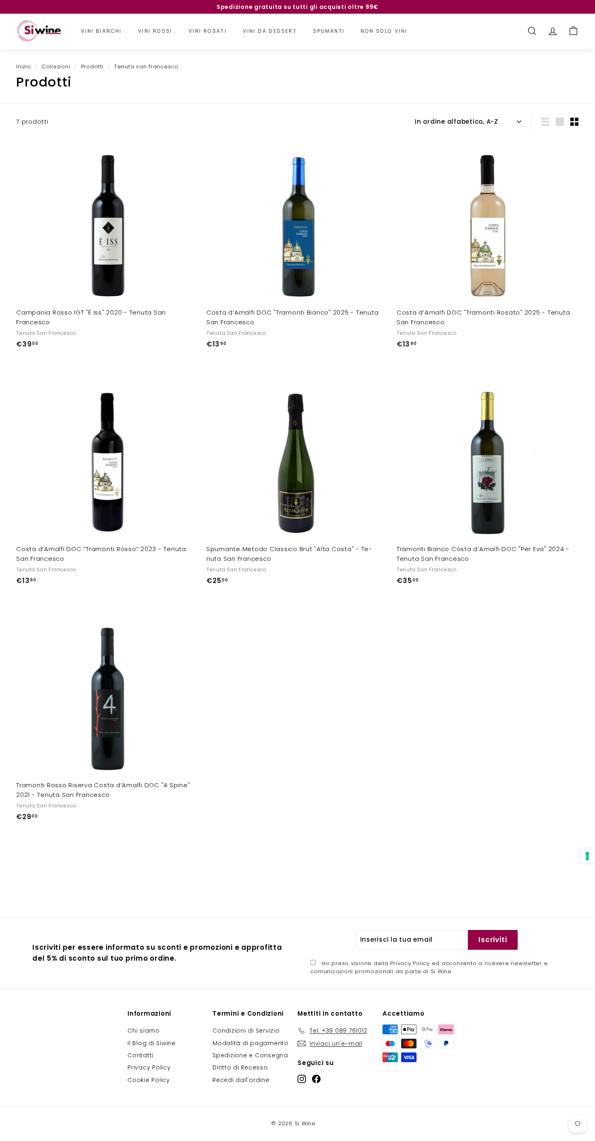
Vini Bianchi (101, 30)
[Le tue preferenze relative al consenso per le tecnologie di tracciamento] (587, 856)
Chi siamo (144, 1031)
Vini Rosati (208, 30)
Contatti (140, 1055)
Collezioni (56, 66)
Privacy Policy (410, 963)
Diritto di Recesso (240, 1067)
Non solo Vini (384, 30)
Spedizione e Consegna (250, 1055)
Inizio (23, 66)
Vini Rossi (155, 30)
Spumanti (328, 30)
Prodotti (92, 66)
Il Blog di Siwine (152, 1043)
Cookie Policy (149, 1080)
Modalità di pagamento (250, 1043)
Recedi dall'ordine (241, 1080)
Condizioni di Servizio (246, 1031)
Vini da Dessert (270, 30)
